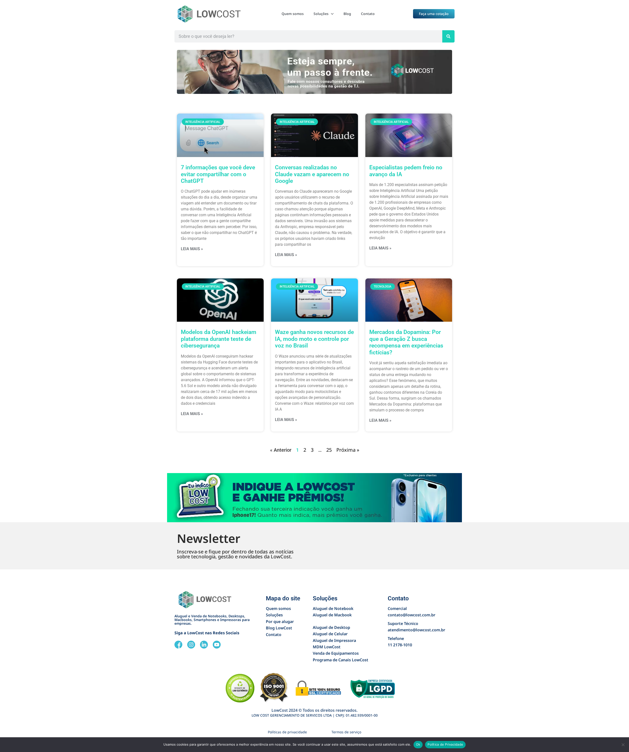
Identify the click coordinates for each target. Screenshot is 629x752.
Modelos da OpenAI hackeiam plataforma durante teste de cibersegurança (218, 339)
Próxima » (347, 450)
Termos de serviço (346, 732)
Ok (418, 744)
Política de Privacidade (445, 744)
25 (329, 450)
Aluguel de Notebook (333, 608)
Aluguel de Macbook (332, 615)
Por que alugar (280, 621)
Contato (368, 13)
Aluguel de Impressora (334, 640)
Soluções (321, 13)
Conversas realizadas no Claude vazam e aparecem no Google (312, 174)
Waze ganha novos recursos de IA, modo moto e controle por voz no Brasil (314, 339)
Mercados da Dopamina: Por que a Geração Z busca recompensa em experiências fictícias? (406, 342)
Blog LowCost (279, 628)
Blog (347, 13)
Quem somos (293, 13)
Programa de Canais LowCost (340, 660)
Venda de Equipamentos (336, 653)
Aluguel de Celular (330, 633)
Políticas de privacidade (287, 732)
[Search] (448, 36)
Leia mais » (192, 248)
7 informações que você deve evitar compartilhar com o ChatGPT (218, 174)
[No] (622, 744)
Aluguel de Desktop (331, 627)
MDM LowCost (327, 647)
